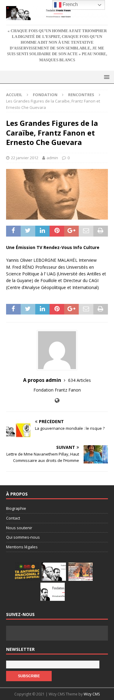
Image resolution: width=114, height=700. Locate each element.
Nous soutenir (19, 527)
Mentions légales (22, 547)
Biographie (16, 508)
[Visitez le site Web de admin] (57, 400)
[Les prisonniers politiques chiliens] (80, 572)
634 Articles (79, 380)
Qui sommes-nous (23, 537)
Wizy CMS (92, 694)
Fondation (45, 94)
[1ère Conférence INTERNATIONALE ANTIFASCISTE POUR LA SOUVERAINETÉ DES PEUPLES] (27, 572)
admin (52, 157)
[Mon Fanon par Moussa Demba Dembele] (52, 592)
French (69, 4)
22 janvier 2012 (24, 157)
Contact (13, 518)
